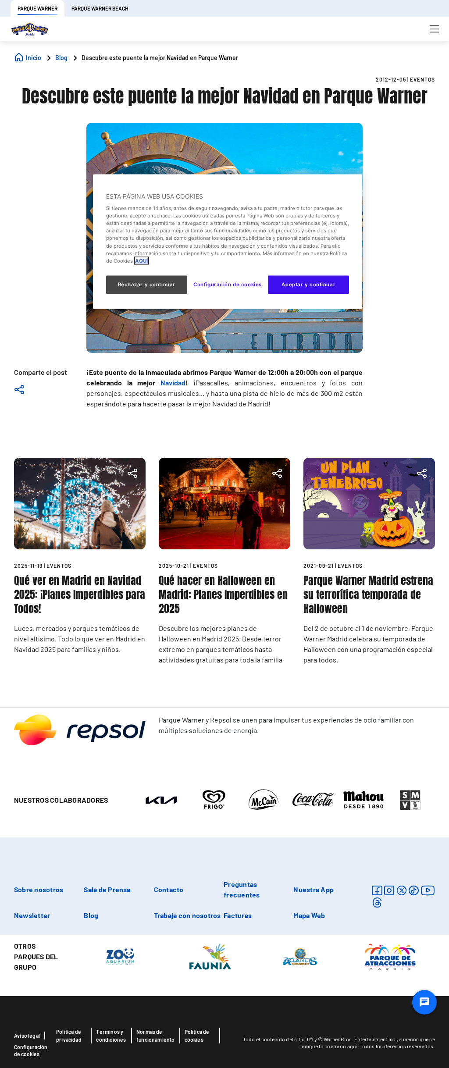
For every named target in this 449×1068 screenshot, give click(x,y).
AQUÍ (141, 260)
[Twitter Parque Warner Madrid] (401, 890)
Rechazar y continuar (146, 284)
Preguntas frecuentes (242, 889)
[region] (227, 241)
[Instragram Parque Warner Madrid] (389, 890)
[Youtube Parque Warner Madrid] (428, 890)
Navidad (172, 382)
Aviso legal (27, 1035)
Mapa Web (309, 915)
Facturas (238, 915)
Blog (91, 915)
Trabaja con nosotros (187, 915)
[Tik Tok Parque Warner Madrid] (414, 890)
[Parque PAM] (390, 956)
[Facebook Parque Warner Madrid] (377, 890)
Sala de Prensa (107, 889)
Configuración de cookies (30, 1050)
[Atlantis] (300, 956)
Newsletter (32, 915)
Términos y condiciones (111, 1036)
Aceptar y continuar (308, 284)
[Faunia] (210, 956)
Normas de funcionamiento (155, 1036)
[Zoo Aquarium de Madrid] (120, 956)
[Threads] (377, 902)
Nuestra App (313, 889)
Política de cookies (197, 1036)
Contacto (169, 889)
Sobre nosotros (38, 889)
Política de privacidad (69, 1036)
